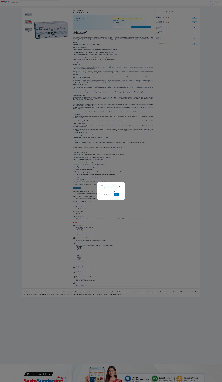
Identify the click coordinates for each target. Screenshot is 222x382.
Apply (116, 194)
